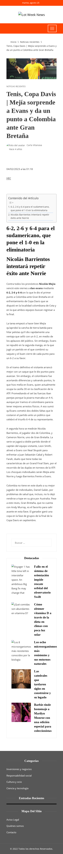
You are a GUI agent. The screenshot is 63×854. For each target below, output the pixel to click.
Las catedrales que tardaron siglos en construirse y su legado (42, 684)
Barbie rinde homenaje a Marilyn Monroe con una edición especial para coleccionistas (43, 717)
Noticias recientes (16, 86)
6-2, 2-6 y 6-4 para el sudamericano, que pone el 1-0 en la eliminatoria (30, 208)
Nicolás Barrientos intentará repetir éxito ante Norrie (30, 216)
